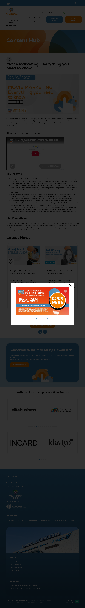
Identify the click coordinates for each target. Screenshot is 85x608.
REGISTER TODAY (42, 318)
